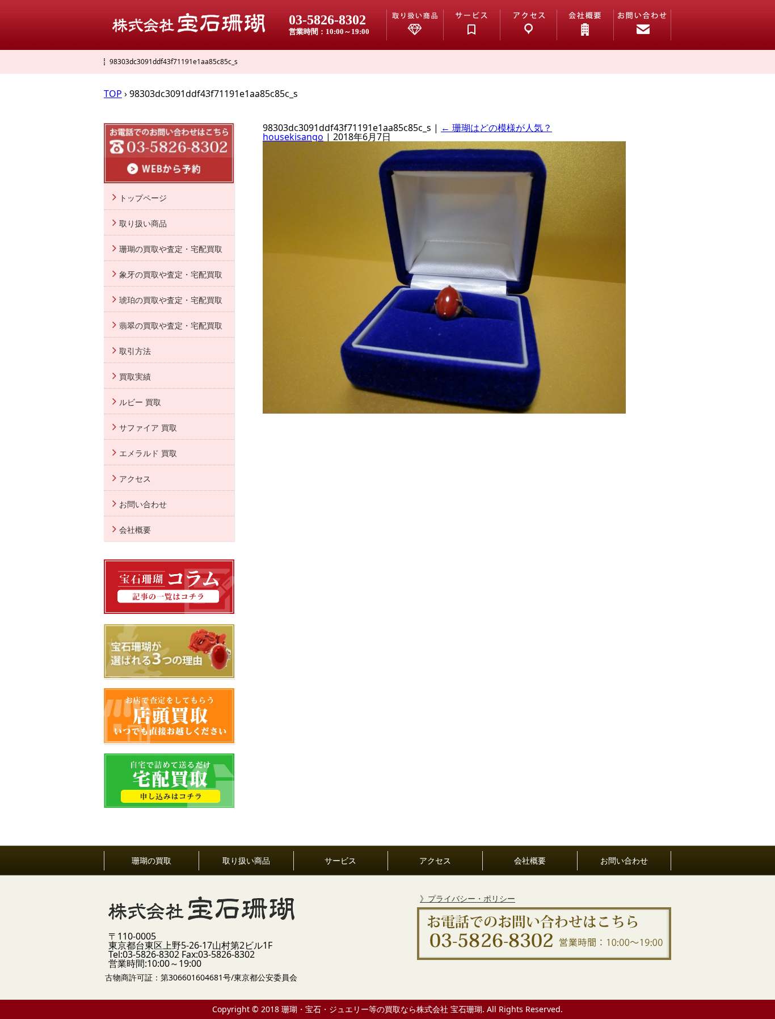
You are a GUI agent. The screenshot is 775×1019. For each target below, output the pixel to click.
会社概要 (135, 530)
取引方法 (135, 351)
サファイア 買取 (148, 428)
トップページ (143, 198)
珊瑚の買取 (151, 861)
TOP (113, 93)
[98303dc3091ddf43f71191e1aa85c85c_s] (444, 410)
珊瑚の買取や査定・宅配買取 (170, 249)
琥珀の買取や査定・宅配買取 (170, 300)
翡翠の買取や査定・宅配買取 (170, 326)
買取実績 (135, 377)
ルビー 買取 (140, 402)
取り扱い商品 (143, 224)
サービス (340, 861)
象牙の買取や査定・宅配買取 (170, 275)
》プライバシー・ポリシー (467, 898)
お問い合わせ (143, 504)
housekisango (293, 136)
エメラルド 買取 (148, 453)
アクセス (135, 479)
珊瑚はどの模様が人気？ (496, 127)
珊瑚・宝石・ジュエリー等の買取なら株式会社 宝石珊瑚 (381, 1009)
